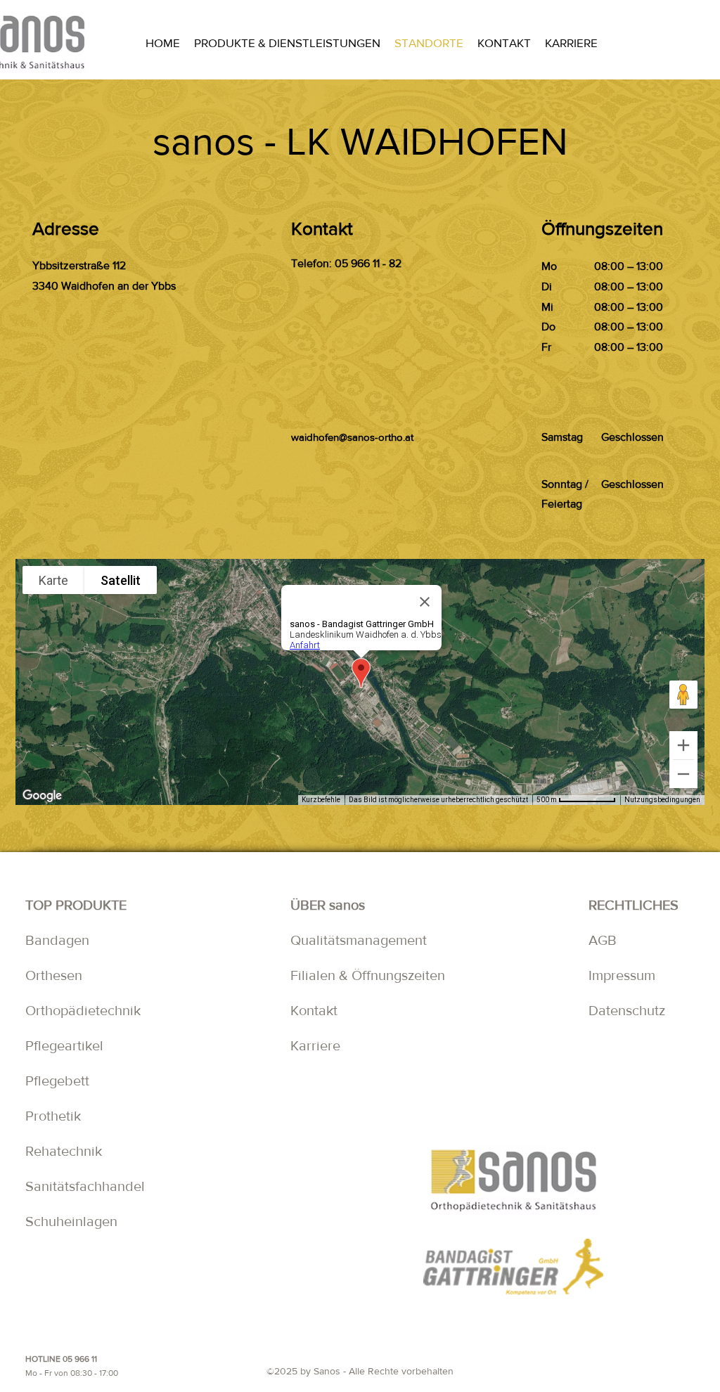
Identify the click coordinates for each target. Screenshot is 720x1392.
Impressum (622, 975)
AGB (603, 940)
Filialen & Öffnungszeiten (367, 975)
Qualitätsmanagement (358, 940)
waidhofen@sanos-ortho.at (352, 437)
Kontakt (317, 1010)
